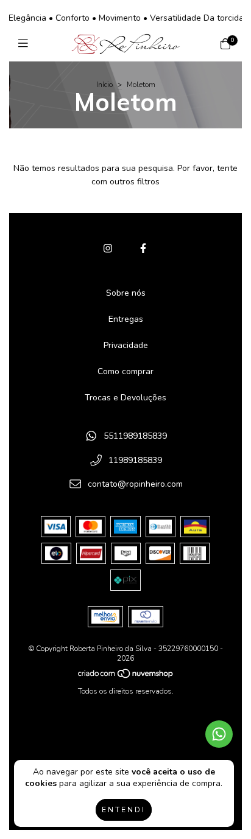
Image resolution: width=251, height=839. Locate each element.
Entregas (125, 319)
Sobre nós (126, 293)
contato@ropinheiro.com (135, 484)
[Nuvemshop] (126, 676)
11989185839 (135, 460)
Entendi (124, 810)
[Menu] (26, 43)
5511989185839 (135, 436)
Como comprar (125, 371)
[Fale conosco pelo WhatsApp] (219, 734)
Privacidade (126, 345)
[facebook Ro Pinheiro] (143, 248)
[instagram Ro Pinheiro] (107, 248)
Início (104, 84)
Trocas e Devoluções (125, 397)
